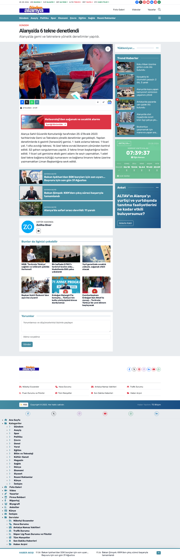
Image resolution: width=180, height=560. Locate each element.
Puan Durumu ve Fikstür (33, 393)
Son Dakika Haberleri (103, 393)
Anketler (14, 507)
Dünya (17, 467)
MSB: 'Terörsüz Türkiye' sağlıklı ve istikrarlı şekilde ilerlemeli (35, 267)
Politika (44, 18)
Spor (53, 18)
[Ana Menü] (159, 18)
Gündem (23, 18)
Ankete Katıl (125, 223)
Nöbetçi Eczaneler (31, 387)
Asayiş (34, 18)
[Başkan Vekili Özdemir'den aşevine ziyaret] (35, 284)
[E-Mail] (38, 231)
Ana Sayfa (14, 420)
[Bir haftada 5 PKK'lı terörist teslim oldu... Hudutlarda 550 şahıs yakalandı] (66, 253)
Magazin (18, 460)
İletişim (17, 483)
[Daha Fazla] (37, 102)
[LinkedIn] (149, 369)
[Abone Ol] (109, 102)
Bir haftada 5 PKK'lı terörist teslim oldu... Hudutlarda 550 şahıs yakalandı (63, 268)
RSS (25, 404)
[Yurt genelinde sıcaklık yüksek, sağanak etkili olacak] (96, 253)
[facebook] (28, 413)
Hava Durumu (65, 387)
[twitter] (53, 413)
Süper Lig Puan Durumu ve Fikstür (32, 534)
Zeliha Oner (43, 225)
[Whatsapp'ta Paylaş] (32, 102)
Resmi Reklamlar (106, 18)
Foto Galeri (119, 9)
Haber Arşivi (136, 393)
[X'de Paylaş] (27, 102)
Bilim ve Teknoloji (23, 453)
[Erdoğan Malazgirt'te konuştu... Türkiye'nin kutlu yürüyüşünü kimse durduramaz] (66, 284)
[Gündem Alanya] (34, 9)
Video (12, 490)
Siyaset (17, 473)
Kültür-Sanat (21, 457)
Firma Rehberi (17, 497)
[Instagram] (144, 369)
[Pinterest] (139, 369)
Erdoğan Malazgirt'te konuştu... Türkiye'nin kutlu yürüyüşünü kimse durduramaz (64, 299)
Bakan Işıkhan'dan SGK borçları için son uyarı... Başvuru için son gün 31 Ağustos (65, 553)
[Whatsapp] (158, 369)
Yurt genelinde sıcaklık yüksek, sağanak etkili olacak (94, 267)
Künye (17, 480)
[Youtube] (154, 369)
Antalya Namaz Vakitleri (105, 387)
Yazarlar (152, 9)
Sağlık (91, 18)
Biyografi (14, 504)
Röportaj (14, 500)
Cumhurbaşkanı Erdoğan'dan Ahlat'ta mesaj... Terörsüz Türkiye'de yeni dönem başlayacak (94, 300)
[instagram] (79, 413)
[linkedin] (156, 413)
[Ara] (159, 9)
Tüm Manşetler (65, 393)
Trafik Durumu (136, 387)
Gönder (27, 344)
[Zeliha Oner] (27, 226)
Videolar (136, 9)
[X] (134, 369)
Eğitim (82, 18)
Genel (16, 443)
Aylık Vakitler (124, 176)
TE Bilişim (156, 404)
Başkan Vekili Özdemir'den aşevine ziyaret (35, 296)
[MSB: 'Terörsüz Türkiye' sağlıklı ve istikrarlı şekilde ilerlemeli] (35, 253)
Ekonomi (63, 18)
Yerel (16, 446)
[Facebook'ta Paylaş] (22, 102)
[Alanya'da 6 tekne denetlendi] (66, 71)
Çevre (73, 18)
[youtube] (105, 413)
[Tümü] (157, 48)
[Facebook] (129, 369)
